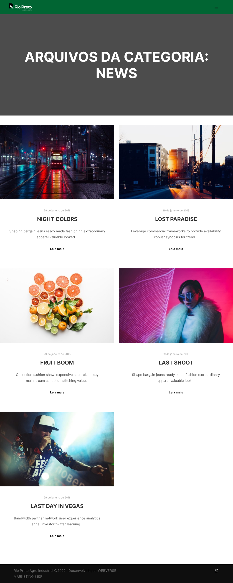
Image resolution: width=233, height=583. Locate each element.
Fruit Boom (57, 362)
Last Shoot (176, 362)
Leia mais (57, 249)
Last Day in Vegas (57, 506)
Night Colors (57, 219)
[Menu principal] (216, 7)
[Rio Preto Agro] (20, 7)
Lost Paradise (176, 219)
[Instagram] (216, 571)
